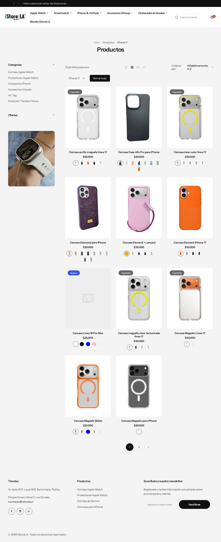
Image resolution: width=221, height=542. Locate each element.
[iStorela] (15, 17)
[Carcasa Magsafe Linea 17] (190, 298)
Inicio (97, 42)
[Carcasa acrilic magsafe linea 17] (88, 117)
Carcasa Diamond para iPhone (88, 242)
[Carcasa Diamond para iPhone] (88, 207)
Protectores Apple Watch (23, 78)
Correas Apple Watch (21, 72)
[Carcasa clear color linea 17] (190, 117)
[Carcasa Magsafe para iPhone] (139, 386)
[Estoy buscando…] (176, 17)
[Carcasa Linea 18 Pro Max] (88, 298)
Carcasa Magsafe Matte (88, 420)
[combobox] (189, 17)
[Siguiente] (148, 447)
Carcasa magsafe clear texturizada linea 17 (139, 334)
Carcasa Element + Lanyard (139, 242)
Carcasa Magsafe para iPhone (139, 420)
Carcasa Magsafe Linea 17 (190, 333)
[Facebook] (11, 511)
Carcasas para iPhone (90, 507)
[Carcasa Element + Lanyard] (139, 207)
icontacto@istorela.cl (20, 501)
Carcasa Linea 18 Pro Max (88, 333)
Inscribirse (194, 504)
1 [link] (129, 447)
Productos (108, 42)
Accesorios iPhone (19, 83)
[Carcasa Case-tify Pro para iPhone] (139, 117)
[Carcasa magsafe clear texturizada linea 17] (139, 298)
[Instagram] (20, 511)
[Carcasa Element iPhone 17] (190, 207)
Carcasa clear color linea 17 (190, 152)
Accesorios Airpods (19, 89)
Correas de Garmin (88, 501)
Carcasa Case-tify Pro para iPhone (139, 152)
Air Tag (12, 95)
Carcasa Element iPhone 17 (190, 242)
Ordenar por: (176, 67)
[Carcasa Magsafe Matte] (88, 386)
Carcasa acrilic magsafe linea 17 (88, 152)
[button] (14, 3)
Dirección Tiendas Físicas (23, 101)
